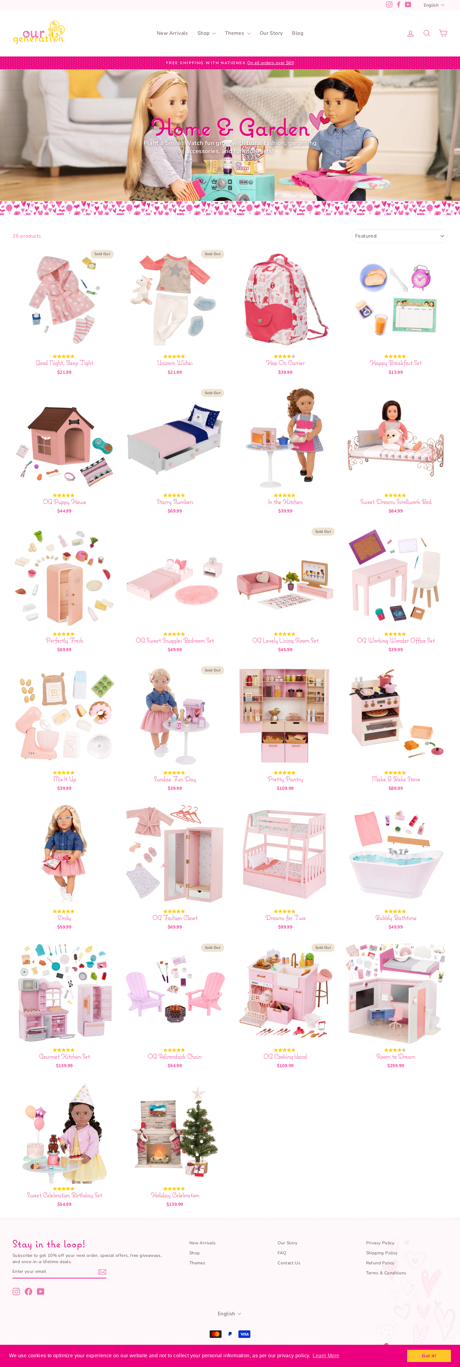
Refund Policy (380, 1263)
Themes (235, 33)
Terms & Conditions (386, 1273)
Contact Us (289, 1263)
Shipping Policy (382, 1253)
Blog (297, 33)
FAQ (282, 1253)
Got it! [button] (429, 1355)
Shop (204, 33)
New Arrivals (172, 33)
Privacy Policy (380, 1243)
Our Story (271, 33)
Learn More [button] (326, 1355)
